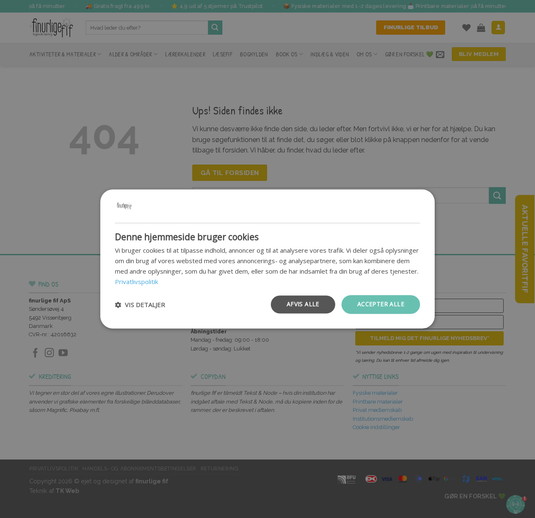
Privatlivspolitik (136, 281)
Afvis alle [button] (303, 304)
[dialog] (267, 258)
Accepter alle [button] (380, 304)
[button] (140, 304)
